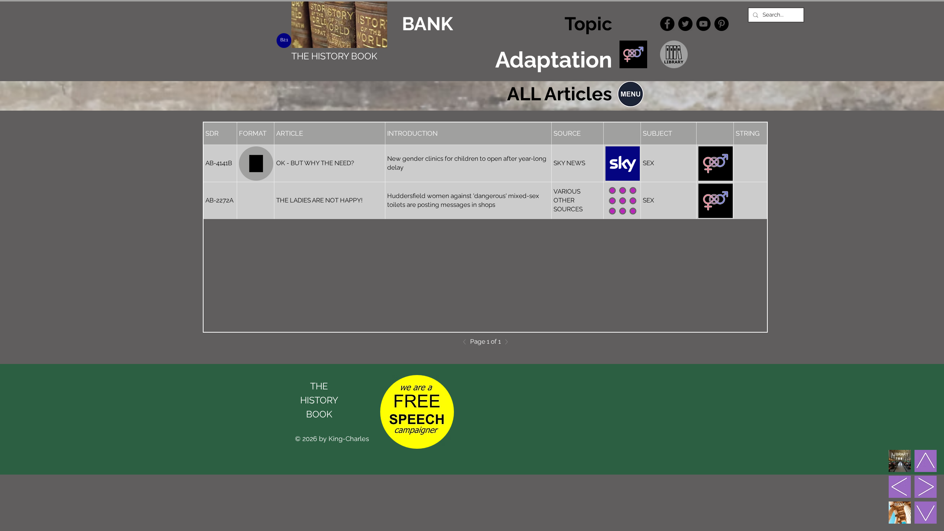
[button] (630, 94)
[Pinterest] (721, 24)
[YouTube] (703, 24)
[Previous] (466, 342)
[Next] (504, 342)
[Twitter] (685, 24)
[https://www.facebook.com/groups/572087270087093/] (667, 24)
